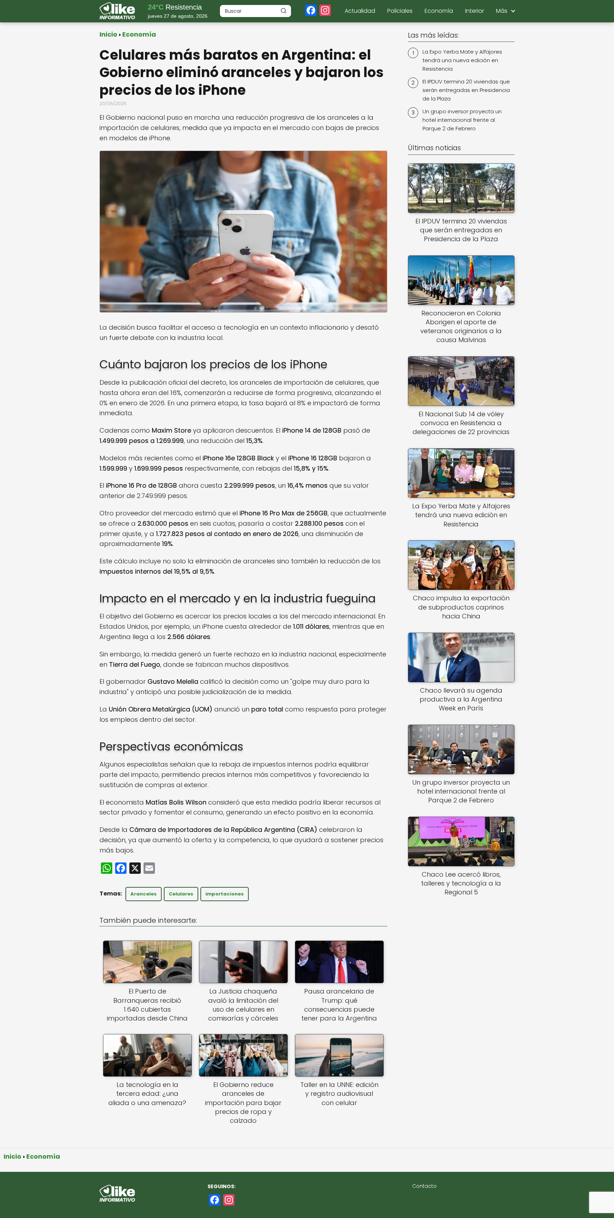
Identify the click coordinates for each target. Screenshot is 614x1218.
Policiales (400, 11)
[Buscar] (283, 10)
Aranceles (143, 894)
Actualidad (360, 11)
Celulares (181, 894)
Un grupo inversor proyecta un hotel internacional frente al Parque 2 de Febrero (462, 120)
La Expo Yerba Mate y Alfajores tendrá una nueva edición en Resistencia (462, 60)
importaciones (224, 894)
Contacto (424, 1186)
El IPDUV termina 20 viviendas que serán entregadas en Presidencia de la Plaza (466, 90)
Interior (474, 11)
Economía (439, 11)
